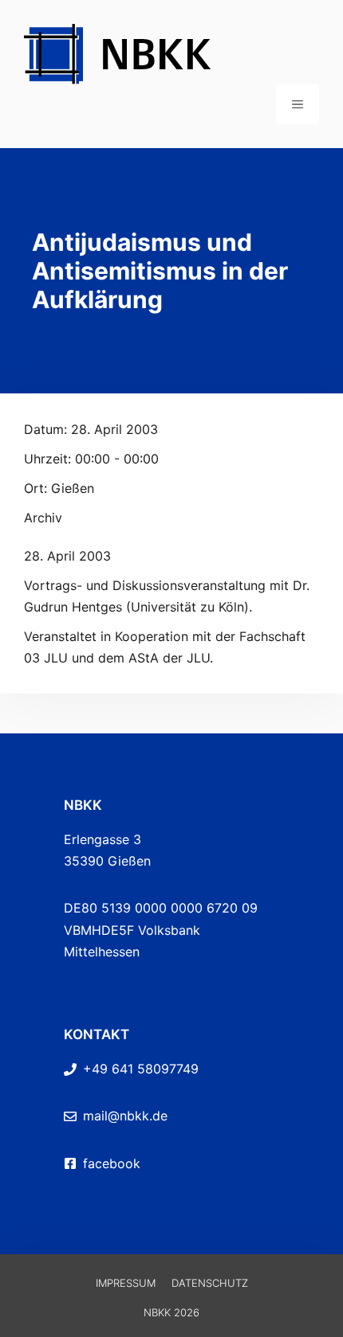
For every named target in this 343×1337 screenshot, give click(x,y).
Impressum (126, 1282)
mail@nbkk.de (125, 1116)
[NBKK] (171, 53)
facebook (111, 1163)
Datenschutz (210, 1282)
